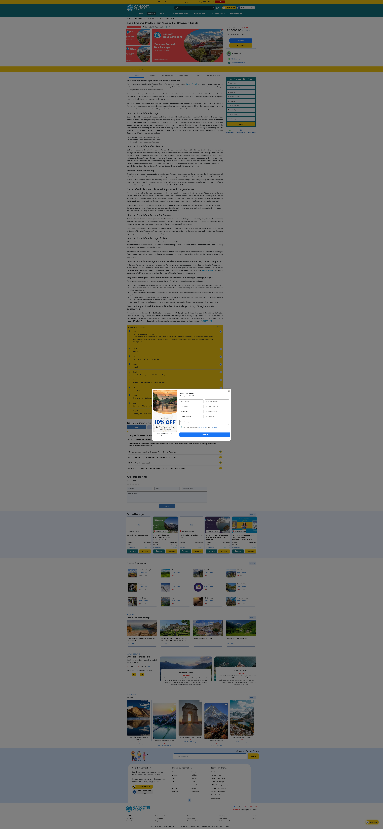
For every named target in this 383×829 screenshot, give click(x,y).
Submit (205, 434)
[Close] (229, 391)
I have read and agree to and (200, 427)
